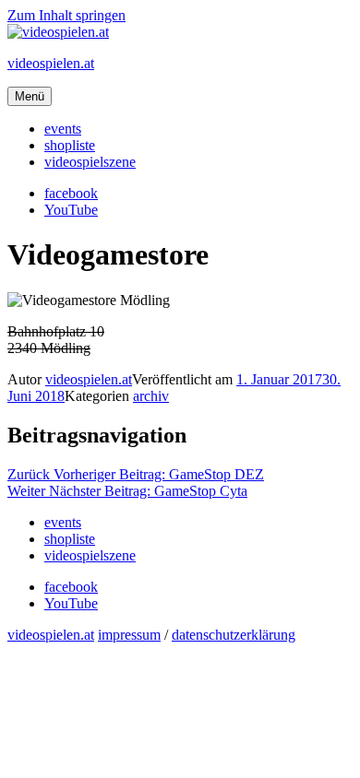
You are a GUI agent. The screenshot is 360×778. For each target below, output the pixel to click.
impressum (129, 634)
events (62, 128)
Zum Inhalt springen (66, 15)
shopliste (69, 145)
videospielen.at (50, 63)
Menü (29, 96)
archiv (151, 396)
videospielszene (90, 162)
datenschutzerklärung (233, 634)
